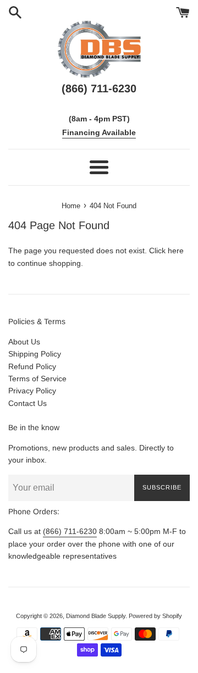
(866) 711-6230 (70, 531)
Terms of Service (37, 378)
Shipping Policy (34, 353)
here (176, 250)
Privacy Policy (32, 390)
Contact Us (27, 403)
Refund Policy (32, 366)
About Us (24, 341)
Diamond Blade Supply (95, 616)
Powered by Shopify (155, 616)
